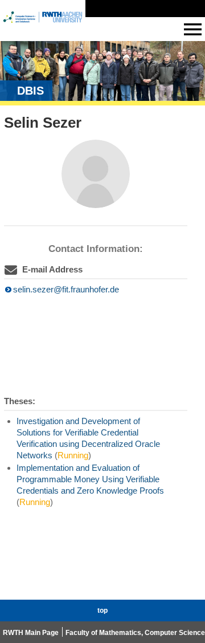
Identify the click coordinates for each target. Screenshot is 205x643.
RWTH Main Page (31, 633)
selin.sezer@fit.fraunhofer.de (66, 289)
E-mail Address (52, 269)
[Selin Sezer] (96, 174)
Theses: (19, 401)
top (102, 610)
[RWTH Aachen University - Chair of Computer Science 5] (42, 27)
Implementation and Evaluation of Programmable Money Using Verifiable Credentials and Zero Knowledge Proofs (90, 479)
